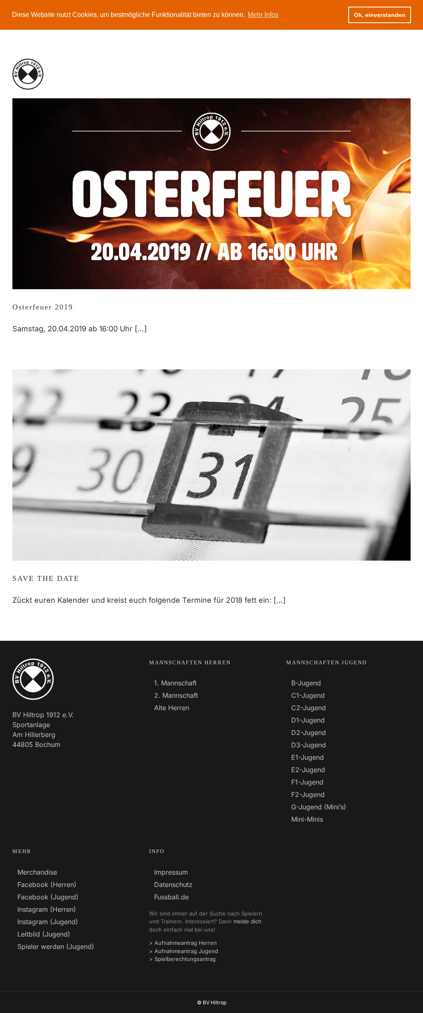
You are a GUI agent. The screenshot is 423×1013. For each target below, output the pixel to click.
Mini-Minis (307, 819)
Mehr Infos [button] (263, 14)
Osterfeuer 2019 (42, 307)
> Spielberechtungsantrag (182, 959)
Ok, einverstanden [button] (380, 15)
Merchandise (37, 872)
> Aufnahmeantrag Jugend (183, 951)
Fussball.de (171, 897)
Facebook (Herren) (46, 884)
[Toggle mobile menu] (406, 74)
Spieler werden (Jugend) (55, 946)
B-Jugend (306, 683)
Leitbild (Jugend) (43, 934)
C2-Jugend (308, 708)
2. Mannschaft (176, 695)
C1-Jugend (308, 695)
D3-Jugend (308, 745)
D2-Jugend (308, 732)
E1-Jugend (307, 757)
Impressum (171, 872)
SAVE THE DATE (45, 578)
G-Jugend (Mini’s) (318, 807)
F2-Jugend (308, 794)
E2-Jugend (308, 770)
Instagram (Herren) (46, 909)
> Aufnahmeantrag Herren (183, 942)
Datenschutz (173, 884)
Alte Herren (171, 708)
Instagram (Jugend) (47, 922)
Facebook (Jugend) (47, 897)
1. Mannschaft (175, 683)
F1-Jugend (307, 782)
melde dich (247, 921)
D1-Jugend (308, 720)
